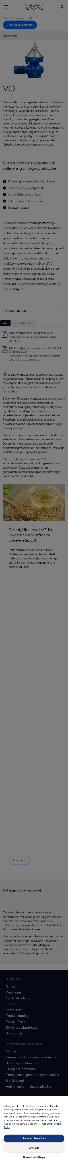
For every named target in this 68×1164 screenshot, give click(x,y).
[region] (34, 1130)
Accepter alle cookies (34, 1138)
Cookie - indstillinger (34, 1157)
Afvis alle (34, 1148)
